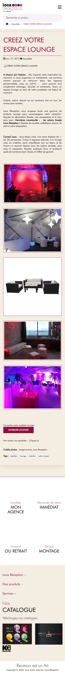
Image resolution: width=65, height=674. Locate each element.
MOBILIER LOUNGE (18, 429)
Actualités (16, 24)
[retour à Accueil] (5, 24)
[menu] (59, 8)
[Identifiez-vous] (39, 7)
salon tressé (43, 456)
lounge (23, 456)
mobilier (32, 456)
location (13, 456)
